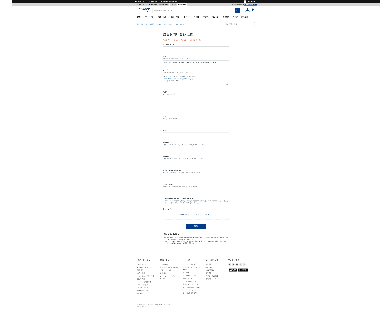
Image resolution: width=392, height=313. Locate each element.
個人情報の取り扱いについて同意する (179, 198)
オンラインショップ (190, 264)
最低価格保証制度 (143, 290)
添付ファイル (168, 209)
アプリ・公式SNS (211, 276)
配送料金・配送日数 (144, 267)
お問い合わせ (238, 4)
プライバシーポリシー (167, 270)
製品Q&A (140, 293)
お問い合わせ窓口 (143, 264)
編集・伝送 (162, 17)
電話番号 (166, 142)
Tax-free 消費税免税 (144, 282)
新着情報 (226, 17)
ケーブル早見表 (142, 288)
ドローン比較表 (142, 285)
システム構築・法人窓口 (191, 281)
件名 (165, 56)
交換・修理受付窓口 (250, 4)
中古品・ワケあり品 (211, 17)
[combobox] (196, 85)
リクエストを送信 (178, 24)
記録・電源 (175, 17)
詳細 (165, 92)
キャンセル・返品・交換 (145, 276)
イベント (173, 4)
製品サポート (182, 4)
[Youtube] (237, 264)
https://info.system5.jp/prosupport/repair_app (178, 79)
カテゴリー (167, 70)
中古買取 (186, 272)
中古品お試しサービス (190, 284)
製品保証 (140, 270)
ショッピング (140, 4)
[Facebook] (229, 264)
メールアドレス (169, 44)
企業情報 (208, 264)
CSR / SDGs (209, 270)
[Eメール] (240, 264)
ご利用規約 (164, 264)
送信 (196, 226)
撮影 (139, 17)
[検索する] (237, 10)
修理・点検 (141, 273)
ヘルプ (235, 17)
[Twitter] (233, 264)
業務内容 (208, 267)
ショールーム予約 (151, 4)
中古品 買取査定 (163, 4)
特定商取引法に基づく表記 (169, 267)
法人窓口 (244, 17)
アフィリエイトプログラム (192, 290)
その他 (196, 17)
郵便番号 (166, 156)
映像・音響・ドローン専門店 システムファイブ (151, 24)
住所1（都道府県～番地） (172, 170)
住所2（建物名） (169, 184)
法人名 (165, 130)
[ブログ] (244, 264)
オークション (187, 278)
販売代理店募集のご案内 (191, 287)
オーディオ (149, 17)
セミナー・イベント (190, 275)
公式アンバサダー (211, 279)
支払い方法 (141, 279)
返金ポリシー (164, 273)
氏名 (165, 116)
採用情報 (208, 273)
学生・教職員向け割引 (190, 293)
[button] (196, 214)
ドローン (187, 17)
